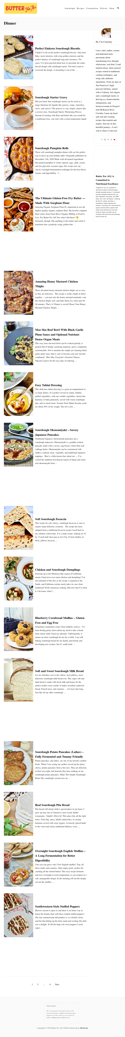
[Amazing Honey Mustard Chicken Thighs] (18, 294)
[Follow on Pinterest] (108, 139)
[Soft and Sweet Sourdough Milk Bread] (18, 681)
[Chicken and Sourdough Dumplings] (18, 580)
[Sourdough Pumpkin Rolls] (18, 160)
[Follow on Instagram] (111, 139)
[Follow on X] (105, 139)
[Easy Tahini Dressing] (18, 395)
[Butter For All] (21, 8)
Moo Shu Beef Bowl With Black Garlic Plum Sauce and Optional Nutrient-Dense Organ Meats (59, 334)
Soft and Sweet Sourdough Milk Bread (59, 671)
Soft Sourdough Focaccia (50, 519)
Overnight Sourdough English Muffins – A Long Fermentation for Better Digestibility (60, 856)
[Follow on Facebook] (102, 139)
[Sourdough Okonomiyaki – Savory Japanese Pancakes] (18, 446)
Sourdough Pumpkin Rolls (52, 148)
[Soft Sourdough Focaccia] (18, 529)
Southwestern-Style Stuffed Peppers (57, 906)
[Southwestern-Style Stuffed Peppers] (18, 916)
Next (57, 984)
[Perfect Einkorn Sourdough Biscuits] (18, 58)
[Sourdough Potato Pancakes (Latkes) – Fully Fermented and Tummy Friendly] (18, 764)
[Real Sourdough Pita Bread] (18, 815)
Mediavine (84, 1028)
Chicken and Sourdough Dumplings (57, 569)
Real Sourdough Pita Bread (52, 805)
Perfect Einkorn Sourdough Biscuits (57, 48)
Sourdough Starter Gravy (51, 97)
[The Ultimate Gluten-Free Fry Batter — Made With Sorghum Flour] (18, 210)
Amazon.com (55, 1017)
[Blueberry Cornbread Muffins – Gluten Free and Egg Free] (18, 630)
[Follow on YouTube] (114, 139)
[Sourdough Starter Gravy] (18, 109)
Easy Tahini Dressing (48, 385)
